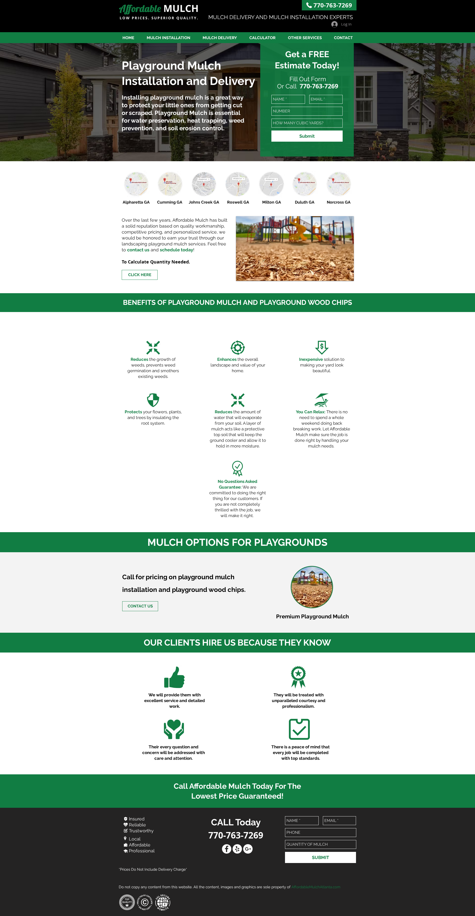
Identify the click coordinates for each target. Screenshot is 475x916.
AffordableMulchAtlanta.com (315, 887)
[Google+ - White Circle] (248, 849)
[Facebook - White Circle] (226, 849)
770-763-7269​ (332, 5)
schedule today (176, 249)
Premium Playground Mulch (312, 616)
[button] (305, 38)
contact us (138, 249)
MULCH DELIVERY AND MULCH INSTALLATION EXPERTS (280, 17)
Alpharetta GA (136, 202)
